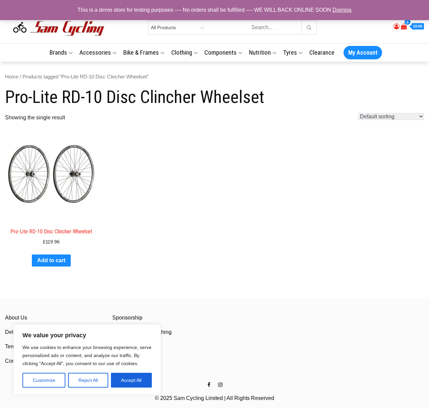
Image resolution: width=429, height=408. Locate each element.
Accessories (95, 52)
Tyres (290, 52)
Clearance (321, 52)
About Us (16, 317)
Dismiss (342, 10)
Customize (44, 380)
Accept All (131, 380)
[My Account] (396, 26)
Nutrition (260, 52)
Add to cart (51, 260)
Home (11, 76)
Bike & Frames (141, 52)
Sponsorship (127, 317)
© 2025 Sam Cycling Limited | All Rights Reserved (214, 398)
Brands (58, 52)
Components (220, 52)
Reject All (88, 380)
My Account (362, 52)
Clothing (181, 52)
